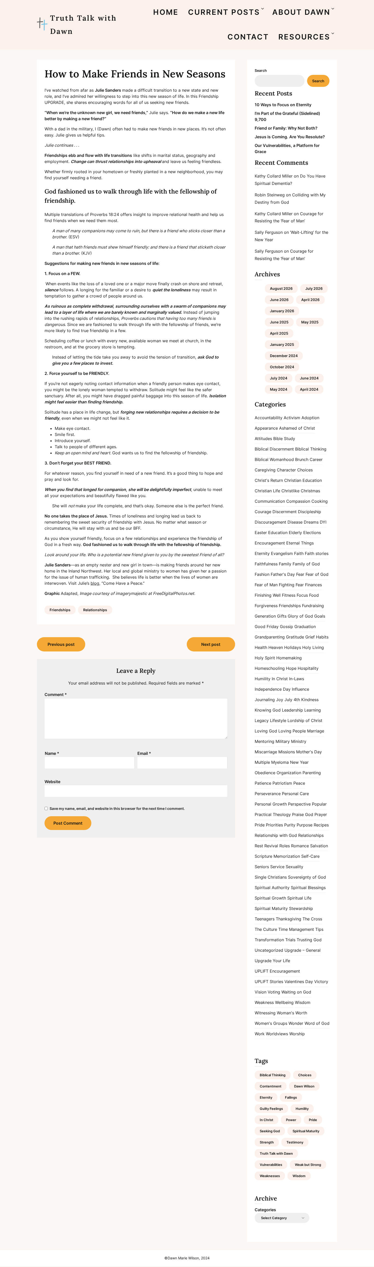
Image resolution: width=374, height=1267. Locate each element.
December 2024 (284, 355)
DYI (323, 522)
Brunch (301, 459)
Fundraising (313, 605)
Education (277, 532)
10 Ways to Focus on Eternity (283, 104)
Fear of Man (266, 584)
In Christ (280, 678)
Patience (263, 783)
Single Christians (271, 877)
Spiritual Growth (270, 898)
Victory (321, 981)
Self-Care (310, 856)
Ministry (298, 741)
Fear (300, 574)
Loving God (266, 730)
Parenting (312, 772)
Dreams (311, 522)
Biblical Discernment (274, 449)
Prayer (320, 814)
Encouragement (270, 543)
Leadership (292, 710)
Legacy (262, 720)
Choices (305, 469)
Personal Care (295, 793)
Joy (279, 699)
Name (52, 753)
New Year (299, 762)
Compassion (298, 501)
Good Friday (267, 626)
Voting (274, 991)
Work (260, 1033)
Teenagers (265, 918)
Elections (312, 532)
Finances (313, 584)
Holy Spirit (265, 657)
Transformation (269, 939)
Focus (302, 595)
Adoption (310, 417)
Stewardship (301, 908)
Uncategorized (269, 950)
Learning (312, 710)
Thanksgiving (288, 918)
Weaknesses (270, 1176)
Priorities (274, 824)
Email (144, 753)
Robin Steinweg (270, 194)
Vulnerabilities (271, 1165)
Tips (319, 929)
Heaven (275, 647)
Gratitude (295, 636)
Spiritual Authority (272, 887)
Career (316, 459)
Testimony (294, 1142)
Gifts (281, 616)
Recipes (321, 824)
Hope (291, 668)
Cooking (319, 501)
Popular (319, 804)
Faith (299, 553)
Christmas (310, 490)
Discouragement (270, 522)
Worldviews (277, 1033)
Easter (261, 532)
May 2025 (310, 322)
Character (286, 469)
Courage (263, 511)
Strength (267, 1142)
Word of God (317, 1023)
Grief (310, 636)
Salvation (319, 845)
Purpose (304, 824)
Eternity (262, 553)
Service (277, 866)
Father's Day (283, 574)
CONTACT (248, 36)
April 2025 (279, 333)
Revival (271, 845)
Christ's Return (269, 480)
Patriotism (282, 783)
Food (314, 595)
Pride (260, 824)
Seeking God (270, 1131)
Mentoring (264, 741)
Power (291, 1120)
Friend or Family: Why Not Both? (286, 128)
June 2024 (309, 378)
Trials (290, 939)
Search (261, 70)
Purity (289, 824)
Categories (265, 1209)
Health (261, 647)
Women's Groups (271, 1023)
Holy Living (313, 647)
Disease (295, 522)
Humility (262, 678)
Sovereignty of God (307, 877)
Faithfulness (266, 563)
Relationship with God (276, 835)
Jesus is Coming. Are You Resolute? (290, 136)
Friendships (60, 610)
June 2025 (279, 322)
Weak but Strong (308, 1165)
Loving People (292, 730)
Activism (292, 417)
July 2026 (314, 288)
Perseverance (268, 793)
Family (285, 563)
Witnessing (265, 1012)
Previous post (61, 644)
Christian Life (267, 490)
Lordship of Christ (304, 720)
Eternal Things (300, 543)
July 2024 (278, 378)
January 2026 (282, 311)
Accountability (268, 417)
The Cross (312, 918)
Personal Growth (271, 804)
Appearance (266, 428)
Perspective (299, 804)
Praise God (302, 814)
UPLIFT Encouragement (277, 971)
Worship (297, 1033)
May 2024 (278, 389)
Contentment (270, 1086)
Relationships (95, 610)
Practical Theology (273, 814)
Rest (259, 845)
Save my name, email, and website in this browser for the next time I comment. (117, 808)
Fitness (288, 595)
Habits (322, 636)
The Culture (266, 929)
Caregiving (265, 469)
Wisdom (302, 1002)
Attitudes (263, 438)
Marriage (315, 730)
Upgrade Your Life (272, 960)
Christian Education (303, 480)
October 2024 (282, 367)
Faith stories (316, 553)
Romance (300, 845)
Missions (286, 751)
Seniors (262, 866)
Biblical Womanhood (274, 459)
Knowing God (268, 710)
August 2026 (281, 288)
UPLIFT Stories (269, 981)
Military (283, 741)
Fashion (262, 574)
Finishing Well (268, 595)
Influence (300, 689)
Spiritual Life (299, 898)
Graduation (305, 626)
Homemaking (289, 657)
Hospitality (308, 668)
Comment (56, 694)
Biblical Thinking (310, 449)
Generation (265, 616)
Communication (270, 501)
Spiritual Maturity (271, 908)
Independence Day (273, 689)
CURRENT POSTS (224, 12)
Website (52, 781)
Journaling (265, 699)
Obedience (265, 772)
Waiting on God (296, 991)
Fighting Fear (291, 584)
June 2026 (279, 299)
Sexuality (294, 866)
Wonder (296, 1023)
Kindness (310, 699)
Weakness (264, 1002)
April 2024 (309, 389)
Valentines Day (298, 981)
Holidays (292, 647)
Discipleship (309, 511)
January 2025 (282, 344)
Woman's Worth (292, 1012)
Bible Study (284, 438)
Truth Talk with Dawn (83, 24)
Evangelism (282, 553)
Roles (284, 845)
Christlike (290, 490)
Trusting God (309, 939)
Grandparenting (270, 636)
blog (95, 583)
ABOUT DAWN (301, 12)
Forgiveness (266, 605)
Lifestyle (278, 720)
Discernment (284, 511)
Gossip (286, 626)
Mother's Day (309, 751)
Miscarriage (266, 751)
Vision (260, 991)
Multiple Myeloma (272, 762)
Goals (319, 616)
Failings (291, 1097)
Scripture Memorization (277, 856)
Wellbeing (284, 1002)
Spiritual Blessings (308, 887)
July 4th (292, 699)
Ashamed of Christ (297, 428)
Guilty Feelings (271, 1109)
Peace (299, 783)
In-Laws (296, 678)
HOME (166, 12)
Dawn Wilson (304, 1086)
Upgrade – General (302, 950)
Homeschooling (270, 668)
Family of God (306, 563)
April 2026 (310, 299)
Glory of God (300, 616)
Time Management (296, 929)
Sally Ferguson (269, 232)
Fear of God (317, 574)
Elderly (295, 532)
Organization (289, 772)
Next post (210, 644)
